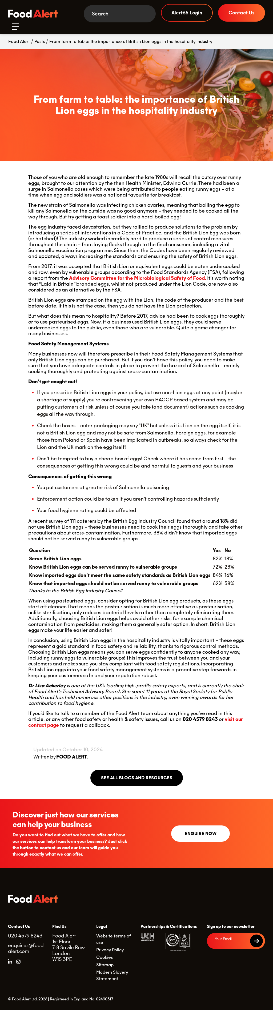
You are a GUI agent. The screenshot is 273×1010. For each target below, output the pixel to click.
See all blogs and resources (136, 778)
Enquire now (200, 833)
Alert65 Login (186, 13)
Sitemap (105, 965)
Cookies (104, 957)
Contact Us (241, 13)
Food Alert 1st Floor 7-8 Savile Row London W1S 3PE (68, 947)
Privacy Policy (110, 950)
